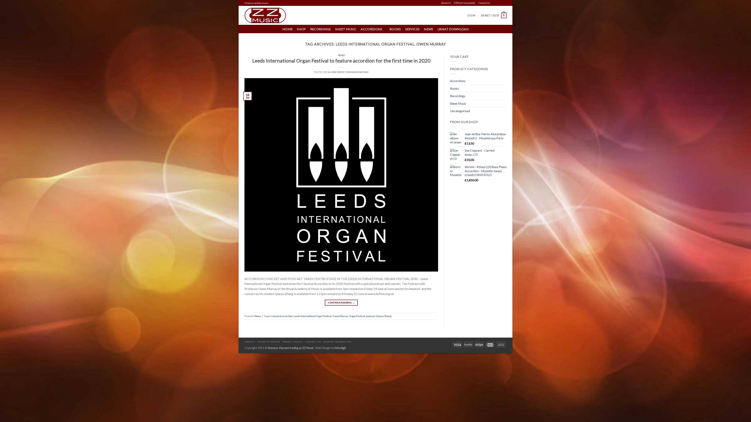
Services (412, 29)
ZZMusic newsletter (464, 2)
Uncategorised (460, 111)
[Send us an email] (504, 3)
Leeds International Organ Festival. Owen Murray (321, 316)
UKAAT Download (453, 29)
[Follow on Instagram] (497, 3)
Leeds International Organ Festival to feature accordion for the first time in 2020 (341, 60)
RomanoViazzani (357, 72)
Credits (249, 341)
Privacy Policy (293, 341)
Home (287, 29)
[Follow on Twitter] (501, 3)
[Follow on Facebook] (493, 3)
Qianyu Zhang (383, 316)
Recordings (320, 29)
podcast (370, 316)
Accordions (457, 81)
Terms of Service (268, 341)
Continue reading (341, 302)
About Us (446, 2)
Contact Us (484, 2)
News (428, 29)
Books (395, 29)
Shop (301, 29)
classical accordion (282, 316)
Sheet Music (346, 29)
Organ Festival (357, 316)
